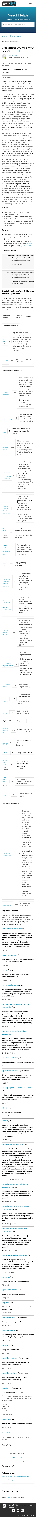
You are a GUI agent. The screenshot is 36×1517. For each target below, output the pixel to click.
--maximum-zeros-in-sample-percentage (7, 604)
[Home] (9, 3)
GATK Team (13, 55)
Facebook (3, 1446)
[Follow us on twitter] (13, 1510)
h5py (30, 246)
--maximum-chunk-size (7, 853)
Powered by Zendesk (27, 1515)
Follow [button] (15, 51)
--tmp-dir (6, 753)
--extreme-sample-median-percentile (6, 508)
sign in (8, 1497)
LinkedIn (10, 1446)
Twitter (6, 1446)
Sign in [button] (30, 3)
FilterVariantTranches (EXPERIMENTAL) (16, 1476)
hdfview (29, 243)
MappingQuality (7, 1480)
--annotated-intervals (7, 392)
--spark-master (5, 699)
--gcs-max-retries (5, 531)
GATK (4, 36)
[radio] (12, 1457)
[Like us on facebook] (18, 1510)
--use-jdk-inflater (5, 779)
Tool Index (11, 36)
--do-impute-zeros (6, 447)
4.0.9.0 (19, 36)
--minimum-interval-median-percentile (6, 632)
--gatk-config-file (5, 731)
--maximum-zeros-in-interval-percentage (7, 581)
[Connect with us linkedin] (22, 1510)
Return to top (8, 1432)
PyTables (23, 246)
